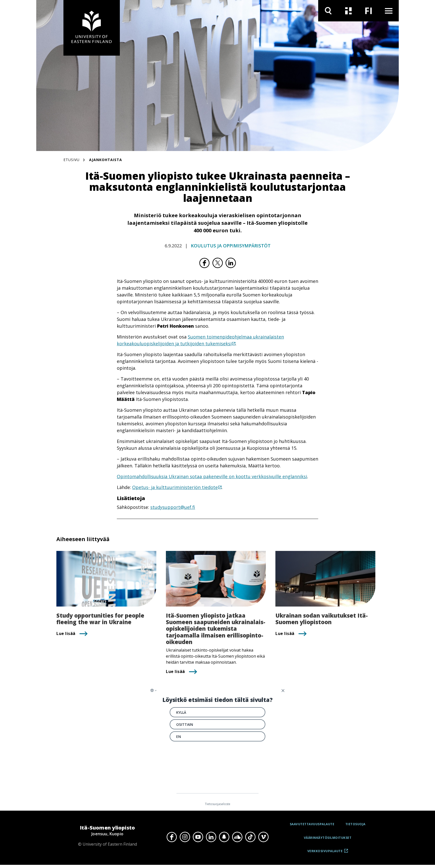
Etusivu (71, 159)
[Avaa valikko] (389, 10)
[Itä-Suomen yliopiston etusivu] (91, 28)
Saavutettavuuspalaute (312, 824)
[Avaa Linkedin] (210, 837)
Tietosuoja (355, 824)
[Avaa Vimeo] (263, 837)
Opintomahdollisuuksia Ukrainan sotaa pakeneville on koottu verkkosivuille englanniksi (212, 476)
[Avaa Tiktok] (250, 837)
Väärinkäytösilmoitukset (328, 838)
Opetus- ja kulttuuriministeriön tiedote (175, 487)
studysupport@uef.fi (172, 507)
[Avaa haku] (328, 10)
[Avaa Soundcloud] (237, 837)
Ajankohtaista (105, 159)
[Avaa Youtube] (197, 837)
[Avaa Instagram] (184, 837)
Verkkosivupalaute (325, 853)
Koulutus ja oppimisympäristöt (231, 246)
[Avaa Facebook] (171, 837)
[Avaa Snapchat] (224, 837)
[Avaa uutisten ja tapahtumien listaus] (348, 10)
